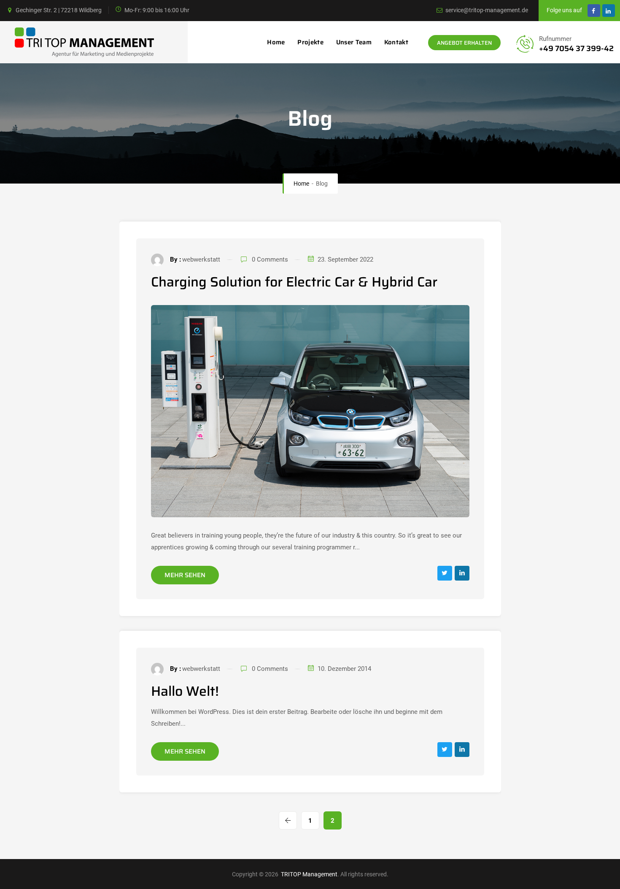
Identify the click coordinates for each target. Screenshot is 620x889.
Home (276, 42)
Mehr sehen (184, 575)
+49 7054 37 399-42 (576, 48)
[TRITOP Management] (80, 42)
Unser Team (354, 42)
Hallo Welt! (185, 691)
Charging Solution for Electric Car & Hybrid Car (294, 281)
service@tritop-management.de (486, 10)
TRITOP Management (308, 874)
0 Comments (270, 259)
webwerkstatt (201, 259)
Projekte (310, 42)
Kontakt (396, 42)
